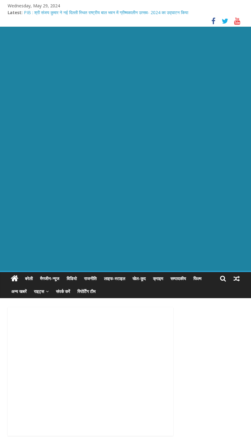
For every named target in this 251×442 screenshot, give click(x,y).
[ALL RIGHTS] (14, 278)
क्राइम (158, 278)
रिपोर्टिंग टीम (86, 291)
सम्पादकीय (178, 278)
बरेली (29, 278)
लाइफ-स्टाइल (114, 278)
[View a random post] (236, 278)
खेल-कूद (139, 278)
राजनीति (90, 278)
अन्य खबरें (19, 291)
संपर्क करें (63, 291)
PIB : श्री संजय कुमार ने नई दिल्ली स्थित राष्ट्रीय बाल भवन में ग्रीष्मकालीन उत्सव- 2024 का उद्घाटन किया (106, 12)
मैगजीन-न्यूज (49, 278)
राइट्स (39, 291)
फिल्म (197, 278)
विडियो (72, 278)
